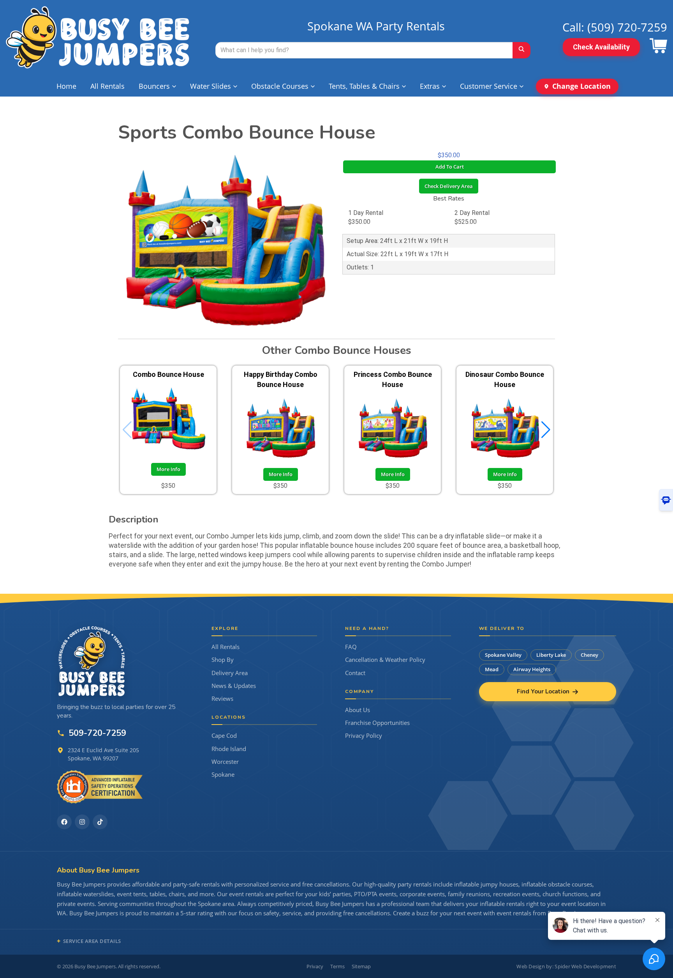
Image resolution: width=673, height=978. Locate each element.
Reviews (222, 698)
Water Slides (210, 86)
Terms (337, 966)
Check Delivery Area (449, 186)
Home (66, 86)
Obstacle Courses (279, 86)
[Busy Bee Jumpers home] (92, 661)
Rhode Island (228, 749)
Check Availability (601, 47)
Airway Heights (531, 669)
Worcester (225, 761)
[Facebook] (64, 821)
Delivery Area (229, 673)
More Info (168, 469)
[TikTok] (100, 821)
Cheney (589, 654)
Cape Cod (224, 735)
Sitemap (361, 966)
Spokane (222, 774)
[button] (546, 429)
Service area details (92, 941)
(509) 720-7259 (627, 27)
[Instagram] (82, 821)
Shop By (222, 659)
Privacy (315, 966)
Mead (492, 669)
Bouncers (154, 86)
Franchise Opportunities (377, 722)
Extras (430, 86)
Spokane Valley (503, 654)
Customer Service (488, 86)
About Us (357, 710)
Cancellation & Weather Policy (385, 659)
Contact (355, 673)
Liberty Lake (551, 654)
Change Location (581, 86)
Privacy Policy (363, 735)
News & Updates (233, 686)
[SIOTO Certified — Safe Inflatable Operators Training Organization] (100, 787)
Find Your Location (543, 691)
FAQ (351, 647)
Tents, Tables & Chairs (364, 86)
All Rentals (107, 86)
